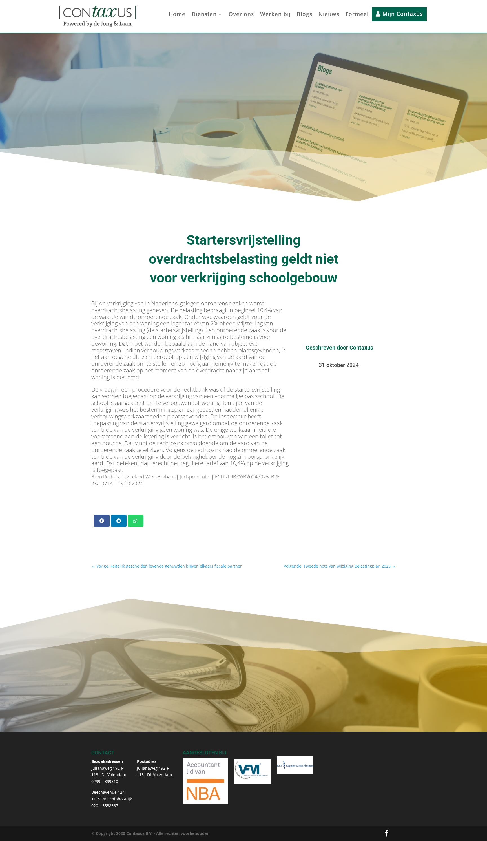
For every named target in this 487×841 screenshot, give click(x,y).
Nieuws (328, 15)
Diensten (204, 15)
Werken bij (275, 15)
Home (177, 15)
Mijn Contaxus (402, 14)
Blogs (304, 15)
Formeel (357, 15)
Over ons (241, 15)
